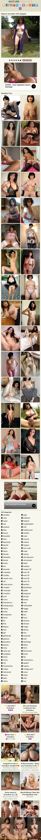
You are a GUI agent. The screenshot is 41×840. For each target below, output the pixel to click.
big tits (5, 545)
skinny (26, 630)
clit (4, 581)
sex (24, 615)
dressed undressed (10, 603)
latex (5, 678)
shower (26, 624)
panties (26, 584)
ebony (5, 609)
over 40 (26, 572)
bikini (5, 548)
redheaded (27, 606)
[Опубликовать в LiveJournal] (20, 5)
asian (5, 521)
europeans (7, 615)
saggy (25, 609)
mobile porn (28, 530)
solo (25, 639)
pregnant (26, 593)
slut (24, 633)
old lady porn (28, 557)
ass (4, 524)
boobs (5, 560)
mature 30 (27, 569)
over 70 (26, 581)
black (5, 551)
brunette (6, 569)
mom (25, 536)
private (26, 596)
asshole (6, 527)
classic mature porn (10, 578)
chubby (6, 575)
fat (4, 621)
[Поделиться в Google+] (13, 5)
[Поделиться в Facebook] (7, 5)
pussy (25, 599)
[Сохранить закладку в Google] (10, 5)
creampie (6, 590)
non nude (27, 548)
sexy (25, 618)
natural (26, 542)
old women (27, 560)
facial (5, 618)
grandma (6, 642)
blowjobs (6, 557)
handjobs (6, 654)
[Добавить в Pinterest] (23, 5)
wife (25, 678)
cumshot (6, 593)
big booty (6, 542)
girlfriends (7, 636)
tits (24, 657)
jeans (5, 675)
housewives (8, 666)
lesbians (26, 518)
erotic (5, 612)
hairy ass (6, 651)
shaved (26, 621)
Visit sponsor (27, 60)
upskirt (26, 663)
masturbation (28, 524)
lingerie (26, 521)
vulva (25, 672)
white (25, 675)
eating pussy (8, 606)
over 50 (26, 575)
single (25, 627)
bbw (5, 530)
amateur (6, 515)
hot (4, 663)
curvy (5, 599)
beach (5, 533)
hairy (5, 648)
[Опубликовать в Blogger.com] (4, 5)
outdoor (26, 566)
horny (5, 660)
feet (4, 624)
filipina (5, 627)
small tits (26, 636)
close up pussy (9, 584)
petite (25, 590)
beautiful (6, 536)
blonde (6, 554)
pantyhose (27, 587)
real (24, 603)
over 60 (26, 578)
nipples (26, 545)
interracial (7, 672)
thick (25, 648)
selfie (25, 612)
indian (5, 669)
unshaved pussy (29, 660)
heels (5, 657)
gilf (4, 633)
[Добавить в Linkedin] (17, 5)
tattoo (25, 645)
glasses (6, 639)
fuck (4, 630)
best (5, 539)
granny (6, 645)
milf (24, 527)
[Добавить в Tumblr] (33, 5)
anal (5, 518)
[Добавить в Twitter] (36, 5)
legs (25, 515)
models (26, 533)
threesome (27, 651)
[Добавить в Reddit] (26, 5)
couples (6, 587)
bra (4, 566)
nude (25, 551)
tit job (25, 654)
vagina (26, 666)
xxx (24, 681)
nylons (26, 554)
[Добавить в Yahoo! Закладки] (20, 8)
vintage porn (28, 669)
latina (5, 681)
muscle (26, 539)
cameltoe (6, 572)
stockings (27, 642)
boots (5, 563)
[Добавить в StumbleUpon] (30, 5)
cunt (5, 596)
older (25, 563)
